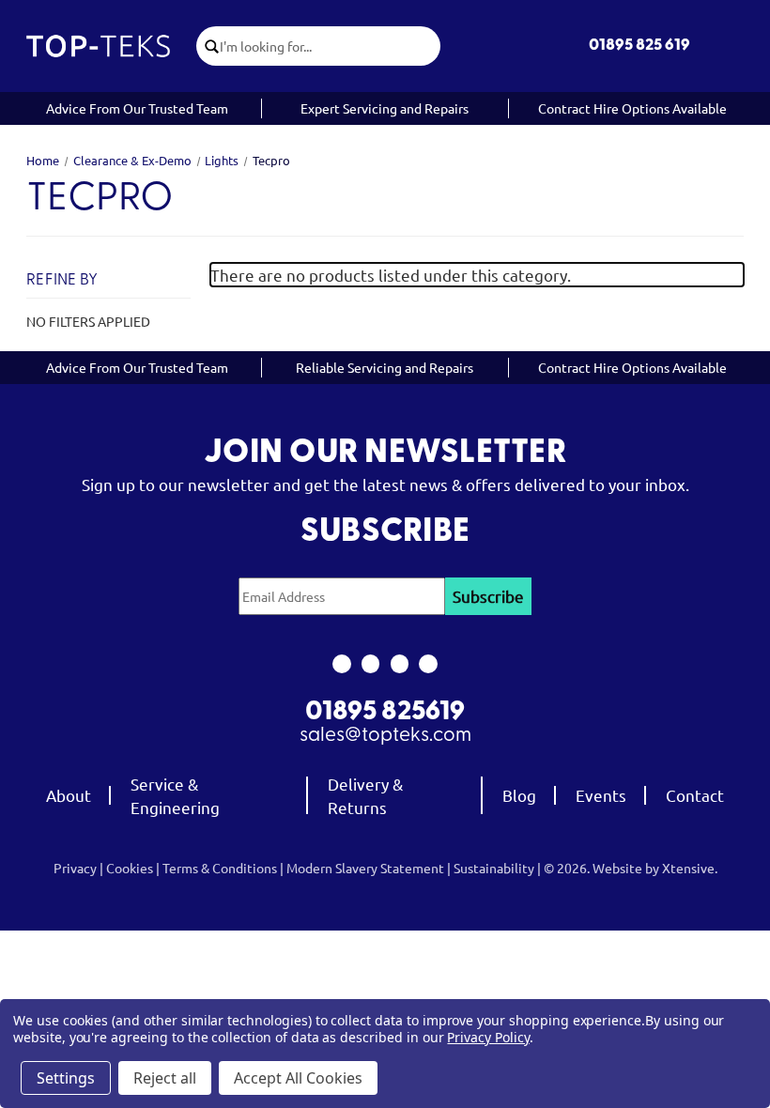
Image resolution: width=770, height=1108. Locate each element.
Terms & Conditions (219, 867)
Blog (519, 795)
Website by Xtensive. (655, 867)
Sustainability (494, 867)
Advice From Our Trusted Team (137, 108)
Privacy (75, 867)
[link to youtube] (399, 663)
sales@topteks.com (385, 736)
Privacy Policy (488, 1037)
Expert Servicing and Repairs (384, 108)
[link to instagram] (370, 663)
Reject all (164, 1078)
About (68, 795)
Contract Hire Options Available (632, 108)
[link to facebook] (341, 663)
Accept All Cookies (298, 1078)
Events (601, 795)
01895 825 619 (639, 46)
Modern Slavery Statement (365, 867)
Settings (66, 1078)
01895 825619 (385, 713)
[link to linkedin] (428, 663)
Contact (695, 795)
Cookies (129, 867)
